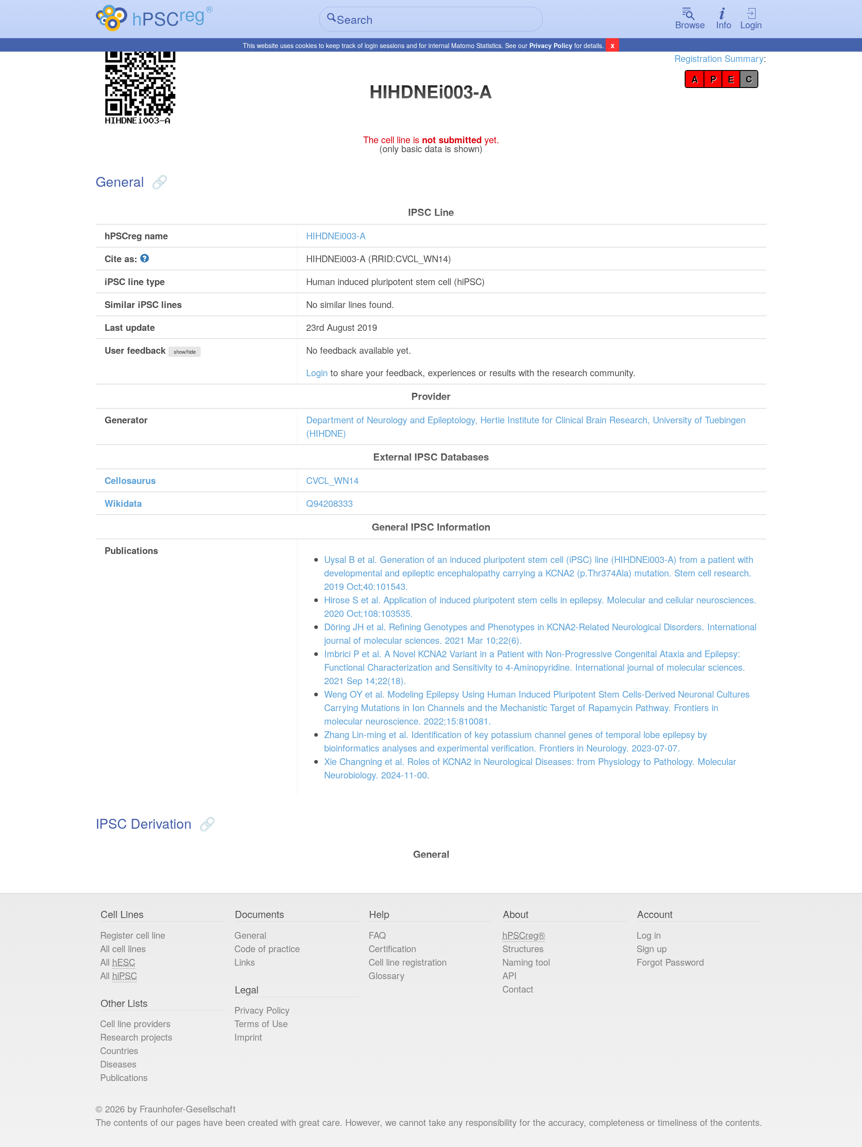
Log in (649, 934)
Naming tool (526, 961)
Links (244, 961)
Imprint (248, 1036)
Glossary (387, 975)
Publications (124, 1077)
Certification (392, 948)
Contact (517, 988)
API (509, 975)
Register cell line (132, 934)
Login (751, 24)
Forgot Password (670, 961)
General (250, 934)
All (117, 961)
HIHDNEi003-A (335, 235)
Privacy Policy (550, 45)
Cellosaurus (130, 480)
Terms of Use (261, 1023)
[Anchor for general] (158, 181)
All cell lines (123, 948)
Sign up (652, 948)
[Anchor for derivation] (205, 823)
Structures (523, 948)
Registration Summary (719, 58)
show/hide (185, 351)
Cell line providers (135, 1023)
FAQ (377, 934)
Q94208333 (329, 503)
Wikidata (123, 503)
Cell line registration (408, 961)
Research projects (136, 1036)
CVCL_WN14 (332, 480)
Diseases (118, 1063)
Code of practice (267, 948)
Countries (119, 1050)
